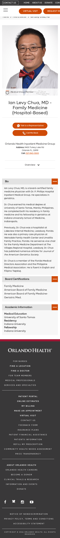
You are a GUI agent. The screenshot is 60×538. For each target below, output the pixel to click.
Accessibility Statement (29, 524)
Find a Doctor (20, 371)
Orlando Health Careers (22, 470)
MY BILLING (28, 406)
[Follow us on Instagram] (22, 502)
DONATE (21, 489)
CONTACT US (28, 420)
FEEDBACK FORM (28, 425)
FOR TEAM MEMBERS (20, 376)
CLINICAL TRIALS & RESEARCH (21, 479)
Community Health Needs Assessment (28, 449)
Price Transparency (28, 454)
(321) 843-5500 (32, 153)
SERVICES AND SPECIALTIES (20, 385)
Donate (48, 2)
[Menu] (5, 11)
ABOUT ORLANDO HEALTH (21, 465)
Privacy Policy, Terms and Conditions (29, 519)
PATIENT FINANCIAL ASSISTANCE (28, 435)
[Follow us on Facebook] (5, 502)
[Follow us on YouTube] (32, 502)
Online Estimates (28, 401)
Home (26, 2)
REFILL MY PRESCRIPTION (28, 444)
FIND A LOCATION (20, 366)
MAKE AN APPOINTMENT (28, 411)
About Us (37, 2)
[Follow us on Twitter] (13, 501)
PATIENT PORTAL (28, 396)
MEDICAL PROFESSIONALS (20, 380)
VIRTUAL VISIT (28, 415)
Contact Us (9, 2)
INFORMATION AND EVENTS (22, 484)
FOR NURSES (20, 361)
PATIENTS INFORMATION (28, 439)
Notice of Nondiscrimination (29, 514)
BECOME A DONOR (21, 475)
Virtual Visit (30, 11)
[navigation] (30, 3)
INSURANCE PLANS (28, 430)
